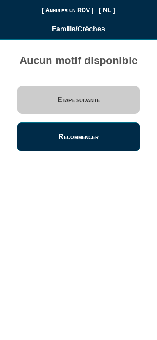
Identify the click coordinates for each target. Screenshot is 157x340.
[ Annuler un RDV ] (68, 10)
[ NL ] (107, 10)
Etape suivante (79, 99)
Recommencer (78, 136)
